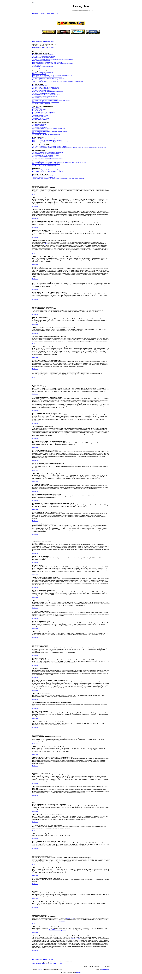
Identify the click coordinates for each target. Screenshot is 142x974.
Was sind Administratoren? (39, 124)
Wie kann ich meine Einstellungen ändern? (43, 72)
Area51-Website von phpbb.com (57, 930)
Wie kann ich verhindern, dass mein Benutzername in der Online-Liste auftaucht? (53, 59)
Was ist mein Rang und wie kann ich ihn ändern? (45, 80)
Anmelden (42, 13)
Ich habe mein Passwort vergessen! (41, 60)
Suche (52, 13)
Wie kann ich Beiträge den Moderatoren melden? (45, 99)
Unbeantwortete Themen (38, 47)
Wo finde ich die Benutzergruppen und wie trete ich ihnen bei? (48, 128)
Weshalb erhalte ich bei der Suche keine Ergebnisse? (45, 153)
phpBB (41, 969)
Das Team (53, 963)
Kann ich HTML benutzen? (39, 109)
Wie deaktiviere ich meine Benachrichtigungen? (44, 165)
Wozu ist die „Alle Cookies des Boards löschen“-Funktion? (47, 68)
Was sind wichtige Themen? (39, 116)
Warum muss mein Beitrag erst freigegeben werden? (45, 102)
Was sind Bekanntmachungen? (40, 115)
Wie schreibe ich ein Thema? (39, 85)
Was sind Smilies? (37, 111)
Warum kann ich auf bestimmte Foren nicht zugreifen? (46, 94)
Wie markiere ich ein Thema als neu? (41, 103)
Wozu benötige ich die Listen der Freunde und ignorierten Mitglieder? (50, 146)
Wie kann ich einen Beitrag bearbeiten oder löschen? (45, 87)
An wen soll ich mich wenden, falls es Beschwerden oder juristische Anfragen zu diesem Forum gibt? (58, 178)
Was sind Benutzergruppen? (39, 127)
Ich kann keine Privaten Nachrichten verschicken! (45, 139)
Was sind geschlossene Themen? (40, 118)
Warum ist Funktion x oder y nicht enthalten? (44, 177)
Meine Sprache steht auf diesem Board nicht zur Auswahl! (47, 77)
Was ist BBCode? (36, 108)
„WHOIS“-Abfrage (76, 938)
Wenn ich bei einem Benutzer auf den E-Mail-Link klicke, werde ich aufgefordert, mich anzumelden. (58, 81)
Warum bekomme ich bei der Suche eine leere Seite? (45, 155)
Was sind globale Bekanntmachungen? (42, 113)
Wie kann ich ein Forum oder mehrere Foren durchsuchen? (47, 152)
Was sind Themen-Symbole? (39, 119)
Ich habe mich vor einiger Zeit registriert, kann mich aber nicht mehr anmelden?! (53, 63)
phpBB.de (62, 921)
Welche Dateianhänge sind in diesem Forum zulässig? (46, 170)
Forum (48, 13)
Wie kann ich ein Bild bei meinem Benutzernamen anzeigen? (48, 78)
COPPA (46, 243)
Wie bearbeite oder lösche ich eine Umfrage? (43, 93)
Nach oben (35, 194)
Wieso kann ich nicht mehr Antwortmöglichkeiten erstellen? (47, 91)
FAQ (57, 13)
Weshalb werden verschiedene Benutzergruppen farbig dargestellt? (49, 131)
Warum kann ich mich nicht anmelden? (42, 54)
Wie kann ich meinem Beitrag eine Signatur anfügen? (46, 88)
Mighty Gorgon (105, 969)
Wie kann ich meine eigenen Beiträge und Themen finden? (47, 158)
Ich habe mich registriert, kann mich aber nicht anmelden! (47, 62)
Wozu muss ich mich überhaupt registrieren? (43, 56)
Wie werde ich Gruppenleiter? (40, 130)
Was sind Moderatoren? (38, 125)
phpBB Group (70, 918)
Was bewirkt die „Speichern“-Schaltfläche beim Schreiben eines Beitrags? (51, 100)
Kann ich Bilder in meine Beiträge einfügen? (43, 112)
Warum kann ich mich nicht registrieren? (42, 66)
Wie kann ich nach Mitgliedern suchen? (42, 156)
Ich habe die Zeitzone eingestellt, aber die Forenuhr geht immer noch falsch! (52, 75)
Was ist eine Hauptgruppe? (39, 133)
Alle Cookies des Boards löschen (40, 963)
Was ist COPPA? (36, 65)
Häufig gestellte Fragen (48, 41)
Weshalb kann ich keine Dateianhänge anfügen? (44, 96)
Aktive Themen (50, 47)
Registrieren (35, 13)
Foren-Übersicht (36, 41)
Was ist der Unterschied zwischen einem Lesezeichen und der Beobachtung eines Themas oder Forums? (59, 162)
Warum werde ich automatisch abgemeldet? (43, 57)
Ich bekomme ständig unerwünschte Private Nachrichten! (47, 140)
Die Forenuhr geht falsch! (39, 74)
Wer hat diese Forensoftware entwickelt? (42, 175)
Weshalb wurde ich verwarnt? (40, 97)
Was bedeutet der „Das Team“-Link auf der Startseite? (46, 134)
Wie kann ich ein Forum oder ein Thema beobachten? (46, 164)
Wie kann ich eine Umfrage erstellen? (42, 90)
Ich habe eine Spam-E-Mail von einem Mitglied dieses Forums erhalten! (51, 141)
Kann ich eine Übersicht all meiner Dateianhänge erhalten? (47, 171)
